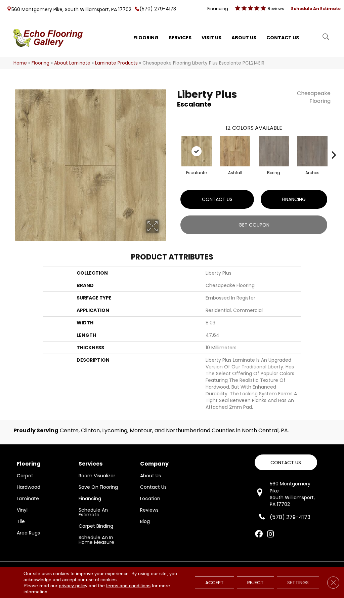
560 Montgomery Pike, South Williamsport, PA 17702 (71, 9)
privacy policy (73, 585)
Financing (294, 199)
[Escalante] (196, 151)
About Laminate (72, 63)
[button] (286, 462)
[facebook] (259, 534)
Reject (255, 582)
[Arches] (312, 151)
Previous (174, 144)
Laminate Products (116, 63)
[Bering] (274, 151)
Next (334, 144)
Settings (298, 582)
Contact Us (217, 199)
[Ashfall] (235, 151)
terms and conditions (128, 585)
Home (20, 63)
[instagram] (270, 534)
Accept (214, 582)
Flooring (40, 63)
